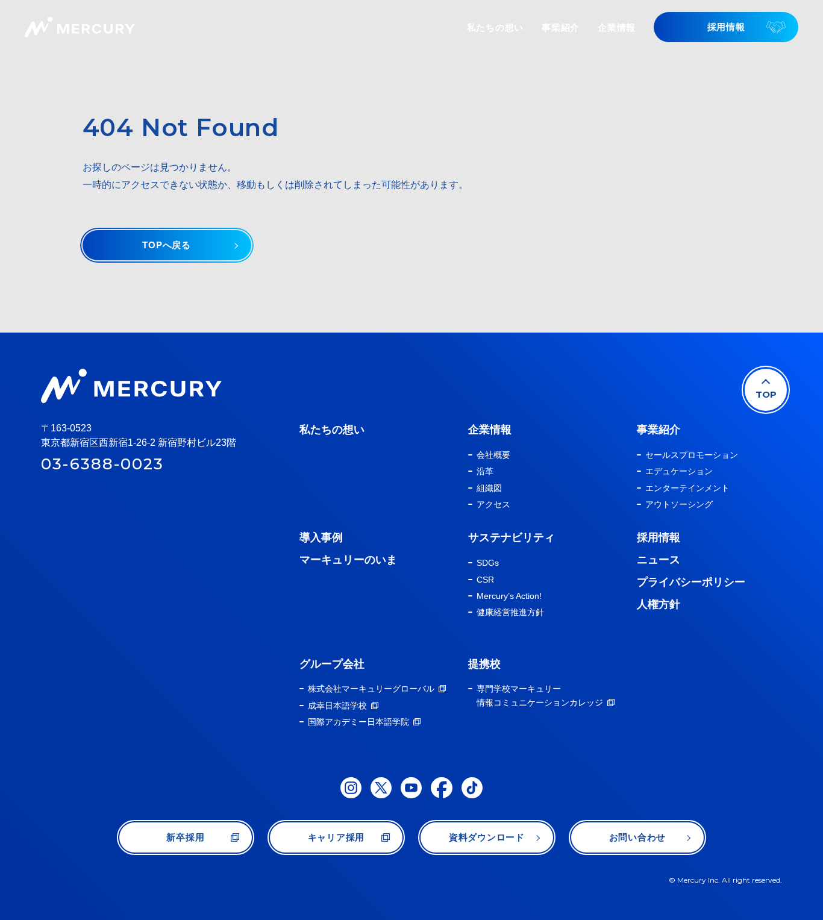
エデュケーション (679, 471)
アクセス (493, 504)
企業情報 (490, 430)
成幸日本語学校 (337, 705)
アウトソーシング (679, 504)
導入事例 (321, 537)
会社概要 (493, 455)
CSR (485, 579)
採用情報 (658, 537)
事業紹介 (658, 430)
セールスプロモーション (691, 455)
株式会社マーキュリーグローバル (371, 688)
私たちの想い (332, 430)
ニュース (658, 560)
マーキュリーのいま (348, 560)
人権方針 (658, 604)
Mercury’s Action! (509, 596)
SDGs (488, 563)
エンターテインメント (687, 488)
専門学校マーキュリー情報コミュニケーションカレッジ (540, 695)
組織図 (489, 488)
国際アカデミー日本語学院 (358, 722)
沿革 (485, 471)
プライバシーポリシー (691, 582)
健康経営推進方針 (510, 612)
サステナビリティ (511, 537)
